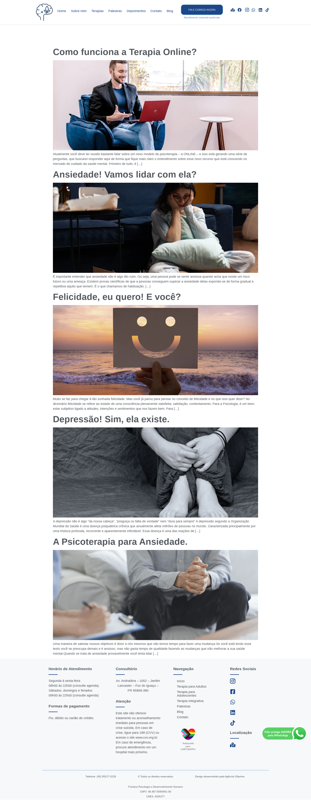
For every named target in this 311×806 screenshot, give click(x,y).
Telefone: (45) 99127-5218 (100, 776)
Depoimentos (136, 11)
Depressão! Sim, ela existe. (111, 419)
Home (61, 11)
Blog (170, 11)
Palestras (115, 11)
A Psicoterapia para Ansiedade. (120, 542)
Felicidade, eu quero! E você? (117, 297)
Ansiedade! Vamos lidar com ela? (125, 174)
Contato (156, 11)
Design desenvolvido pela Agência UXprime (220, 776)
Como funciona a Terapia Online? (125, 52)
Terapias (97, 11)
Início (181, 681)
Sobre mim (79, 11)
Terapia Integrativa (190, 701)
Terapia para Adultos (191, 686)
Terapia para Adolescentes (186, 693)
